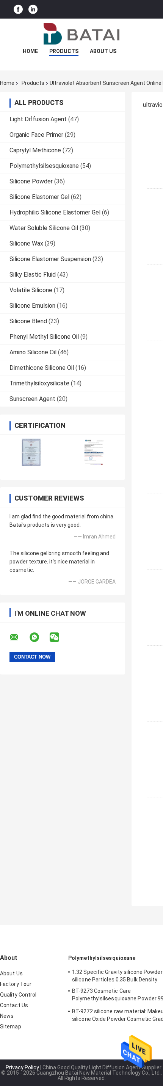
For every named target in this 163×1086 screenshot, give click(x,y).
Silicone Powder (31, 181)
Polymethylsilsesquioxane (44, 165)
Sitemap (10, 1026)
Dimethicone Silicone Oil (41, 367)
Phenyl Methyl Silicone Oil (44, 336)
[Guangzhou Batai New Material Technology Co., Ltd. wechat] (59, 637)
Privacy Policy (22, 1067)
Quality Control (18, 995)
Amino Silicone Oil (32, 352)
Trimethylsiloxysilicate (39, 383)
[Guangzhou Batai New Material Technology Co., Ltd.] (81, 33)
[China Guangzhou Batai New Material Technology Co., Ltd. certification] (31, 452)
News (7, 1016)
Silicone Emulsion (32, 305)
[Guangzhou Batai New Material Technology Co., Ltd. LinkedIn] (33, 9)
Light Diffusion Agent (38, 119)
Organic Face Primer (36, 134)
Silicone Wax (26, 243)
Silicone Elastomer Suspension (50, 259)
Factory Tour (15, 984)
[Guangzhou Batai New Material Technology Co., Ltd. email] (18, 637)
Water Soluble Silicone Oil (43, 228)
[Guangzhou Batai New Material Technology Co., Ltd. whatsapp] (39, 637)
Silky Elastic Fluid (32, 274)
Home (30, 51)
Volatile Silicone (30, 290)
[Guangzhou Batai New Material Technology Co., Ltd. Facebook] (18, 9)
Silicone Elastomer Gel (39, 196)
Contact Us (14, 1005)
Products (63, 51)
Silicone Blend (28, 321)
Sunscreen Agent (32, 398)
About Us (103, 51)
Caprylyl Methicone (35, 150)
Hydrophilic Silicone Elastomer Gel (54, 212)
